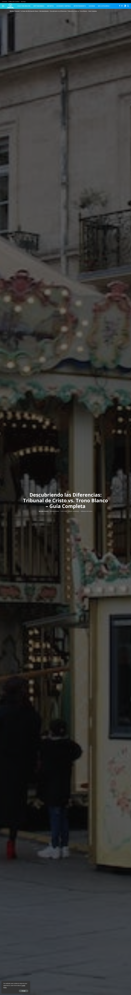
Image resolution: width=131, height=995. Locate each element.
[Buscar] (128, 6)
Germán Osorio (43, 511)
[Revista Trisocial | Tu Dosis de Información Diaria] (10, 6)
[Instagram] (122, 6)
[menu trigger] (4, 6)
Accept (23, 991)
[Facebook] (119, 6)
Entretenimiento (54, 511)
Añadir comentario (73, 511)
